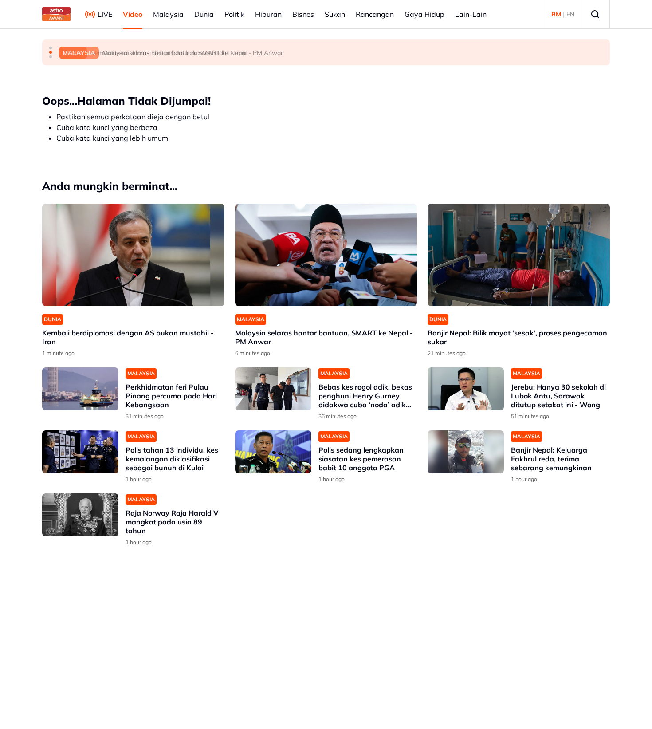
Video (132, 14)
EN (570, 14)
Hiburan (268, 14)
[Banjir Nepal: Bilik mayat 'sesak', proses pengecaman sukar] (519, 255)
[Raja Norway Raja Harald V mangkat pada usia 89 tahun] (80, 514)
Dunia (204, 14)
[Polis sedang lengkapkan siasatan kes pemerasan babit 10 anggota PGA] (273, 451)
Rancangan (375, 14)
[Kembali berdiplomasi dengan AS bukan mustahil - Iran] (133, 255)
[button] (50, 48)
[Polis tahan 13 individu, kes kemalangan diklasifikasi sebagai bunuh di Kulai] (80, 451)
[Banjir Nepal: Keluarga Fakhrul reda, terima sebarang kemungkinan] (466, 451)
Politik (234, 14)
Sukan (335, 14)
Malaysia (168, 14)
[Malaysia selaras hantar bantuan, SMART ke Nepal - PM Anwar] (326, 255)
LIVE (105, 14)
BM (556, 14)
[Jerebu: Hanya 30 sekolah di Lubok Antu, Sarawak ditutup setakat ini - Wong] (466, 388)
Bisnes (303, 14)
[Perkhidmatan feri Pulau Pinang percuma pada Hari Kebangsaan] (80, 388)
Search (595, 14)
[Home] (56, 14)
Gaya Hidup (424, 14)
